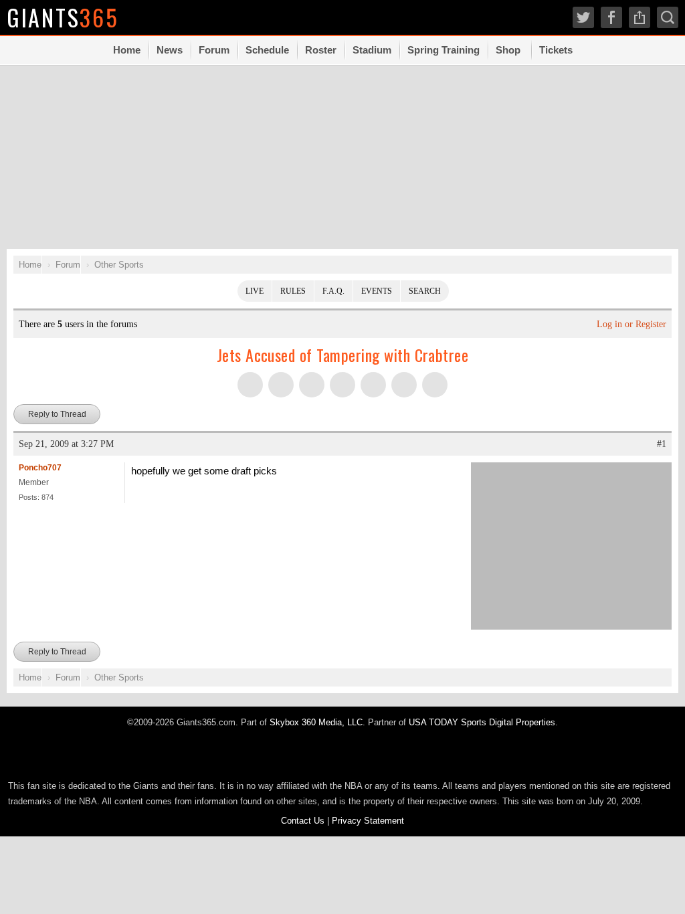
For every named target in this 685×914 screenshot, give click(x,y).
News (170, 50)
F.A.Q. (333, 291)
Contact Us (302, 821)
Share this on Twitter (250, 384)
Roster (320, 50)
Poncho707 (40, 467)
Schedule (267, 50)
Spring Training (443, 50)
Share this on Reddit (373, 384)
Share (639, 17)
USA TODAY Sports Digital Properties (482, 722)
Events (376, 291)
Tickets (556, 50)
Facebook (611, 17)
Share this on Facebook (281, 384)
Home (126, 50)
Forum (214, 50)
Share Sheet (435, 384)
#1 (661, 444)
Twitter (583, 17)
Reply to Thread (57, 414)
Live (255, 291)
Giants (63, 17)
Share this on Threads (311, 384)
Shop (508, 50)
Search (425, 291)
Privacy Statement (368, 821)
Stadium (372, 50)
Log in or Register (631, 324)
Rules (293, 291)
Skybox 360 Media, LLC (316, 722)
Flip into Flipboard (342, 384)
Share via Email (404, 384)
